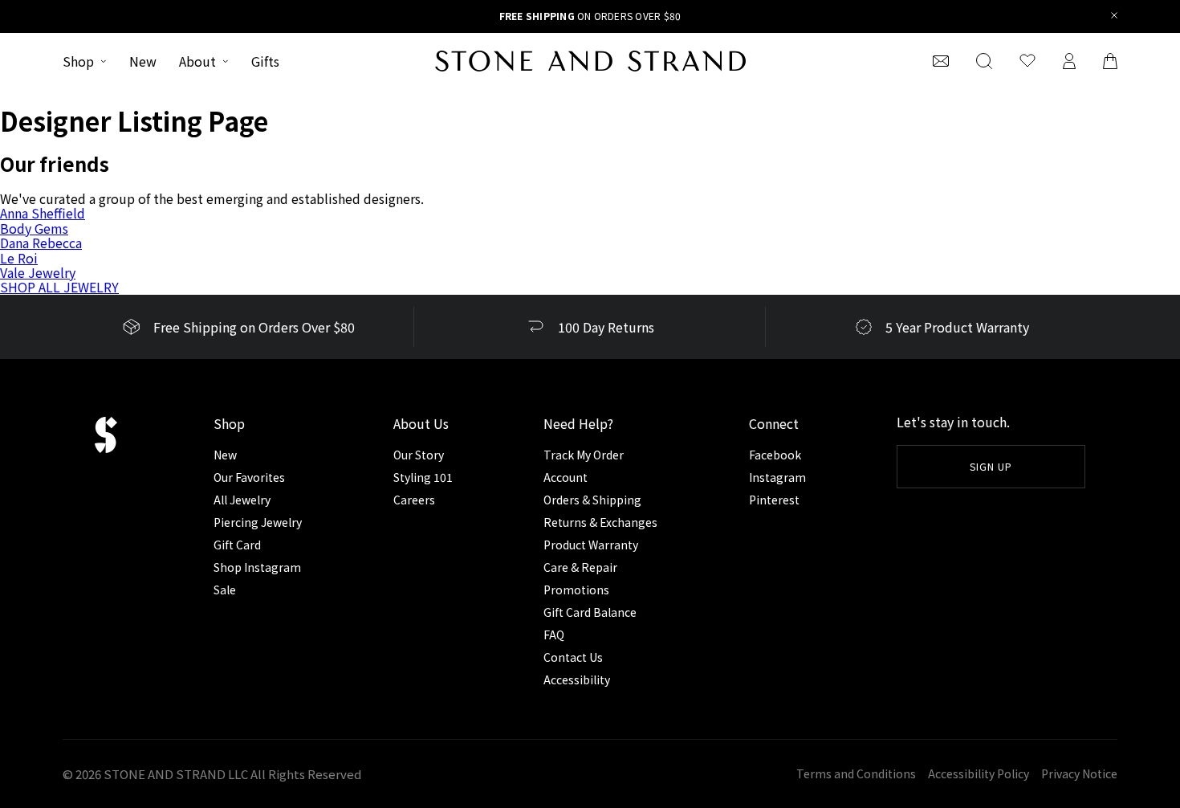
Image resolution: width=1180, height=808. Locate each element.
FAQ (553, 634)
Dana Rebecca (41, 242)
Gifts (265, 61)
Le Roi (19, 257)
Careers (414, 500)
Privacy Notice (1079, 773)
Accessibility (576, 679)
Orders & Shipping (592, 500)
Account (565, 477)
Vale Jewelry (37, 272)
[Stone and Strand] (590, 61)
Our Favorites (249, 477)
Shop (78, 61)
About (197, 61)
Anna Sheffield (42, 212)
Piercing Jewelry (258, 522)
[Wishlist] (1027, 61)
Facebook (775, 455)
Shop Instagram (257, 567)
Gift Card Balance (590, 612)
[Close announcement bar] (1114, 16)
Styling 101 (423, 477)
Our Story (418, 455)
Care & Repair (580, 567)
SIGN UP (991, 466)
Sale (225, 590)
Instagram (777, 477)
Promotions (576, 590)
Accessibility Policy (978, 773)
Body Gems (34, 228)
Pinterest (774, 500)
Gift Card (237, 545)
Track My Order (583, 455)
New (143, 61)
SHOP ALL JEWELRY (59, 286)
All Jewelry (242, 500)
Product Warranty (590, 545)
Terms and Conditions (856, 773)
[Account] (1069, 61)
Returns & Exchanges (600, 522)
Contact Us (573, 657)
